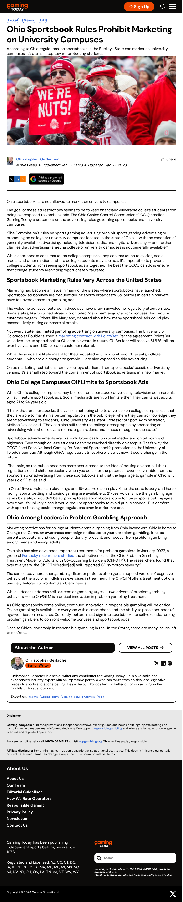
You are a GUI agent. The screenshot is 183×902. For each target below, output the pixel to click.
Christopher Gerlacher (37, 159)
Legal (13, 20)
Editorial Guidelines (25, 792)
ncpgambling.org (90, 741)
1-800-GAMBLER (145, 869)
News (29, 20)
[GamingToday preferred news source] (46, 178)
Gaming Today (49, 696)
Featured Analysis (83, 696)
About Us (15, 778)
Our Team (16, 785)
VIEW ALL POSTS (142, 647)
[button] (173, 6)
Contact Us (17, 825)
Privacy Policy (20, 812)
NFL (100, 696)
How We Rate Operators (29, 798)
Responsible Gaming (26, 805)
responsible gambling (107, 728)
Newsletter (17, 818)
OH (43, 20)
